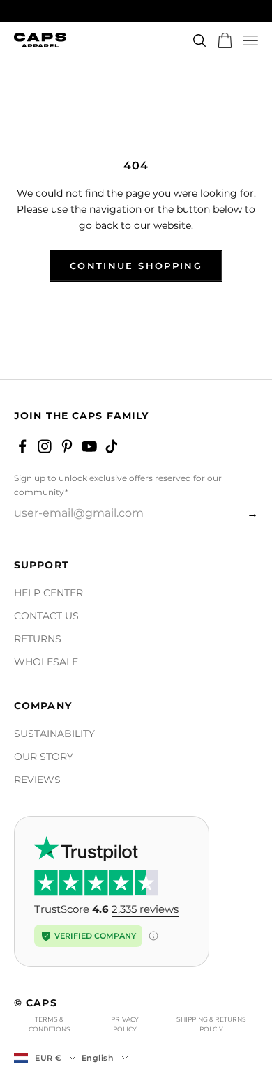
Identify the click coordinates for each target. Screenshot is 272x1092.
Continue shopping (136, 265)
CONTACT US (46, 615)
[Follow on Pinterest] (67, 446)
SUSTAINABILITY (54, 733)
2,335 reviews (145, 909)
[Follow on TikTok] (111, 446)
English (98, 1058)
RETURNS (37, 638)
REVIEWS (37, 779)
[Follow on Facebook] (22, 446)
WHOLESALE (46, 661)
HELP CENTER (48, 592)
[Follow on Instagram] (44, 446)
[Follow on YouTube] (89, 446)
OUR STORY (43, 756)
